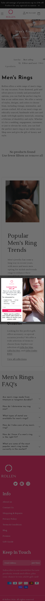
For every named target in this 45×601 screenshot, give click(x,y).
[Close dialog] (42, 279)
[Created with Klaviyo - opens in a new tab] (22, 322)
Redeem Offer (12, 310)
